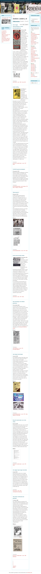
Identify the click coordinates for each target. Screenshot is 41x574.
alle (33, 72)
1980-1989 (33, 67)
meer (2, 41)
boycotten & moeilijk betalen (17, 163)
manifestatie (33, 39)
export (14, 465)
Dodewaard (14, 556)
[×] (31, 82)
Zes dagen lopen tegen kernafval (20, 470)
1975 (24, 414)
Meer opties (37, 21)
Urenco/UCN (24, 82)
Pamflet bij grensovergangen (19, 169)
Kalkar (14, 164)
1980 (25, 555)
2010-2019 (33, 70)
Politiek (32, 56)
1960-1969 (33, 64)
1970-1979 (33, 66)
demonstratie (15, 82)
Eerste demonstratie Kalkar (18, 255)
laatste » (14, 567)
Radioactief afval (34, 54)
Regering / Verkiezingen (19, 187)
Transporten (33, 48)
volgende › (14, 566)
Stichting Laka (29, 572)
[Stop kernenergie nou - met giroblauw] (18, 537)
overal (18, 82)
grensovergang (23, 186)
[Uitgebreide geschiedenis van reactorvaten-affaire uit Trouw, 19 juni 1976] (17, 459)
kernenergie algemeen (16, 349)
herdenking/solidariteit (34, 58)
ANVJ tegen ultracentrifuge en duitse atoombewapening (18, 26)
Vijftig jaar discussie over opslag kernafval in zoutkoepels (6, 35)
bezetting (32, 33)
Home (14, 15)
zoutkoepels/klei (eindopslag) (17, 491)
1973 (25, 163)
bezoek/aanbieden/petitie (16, 186)
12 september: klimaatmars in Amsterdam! (4, 32)
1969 (20, 82)
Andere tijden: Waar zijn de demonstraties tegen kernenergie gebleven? (6, 39)
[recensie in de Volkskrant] (17, 235)
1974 (24, 250)
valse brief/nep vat (16, 348)
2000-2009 (33, 69)
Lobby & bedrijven (34, 55)
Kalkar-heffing (16, 87)
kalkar (18, 296)
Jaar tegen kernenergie (18, 354)
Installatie (32, 47)
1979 (20, 490)
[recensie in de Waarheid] (17, 246)
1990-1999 (33, 68)
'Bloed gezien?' (16, 192)
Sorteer (21, 24)
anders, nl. (32, 61)
